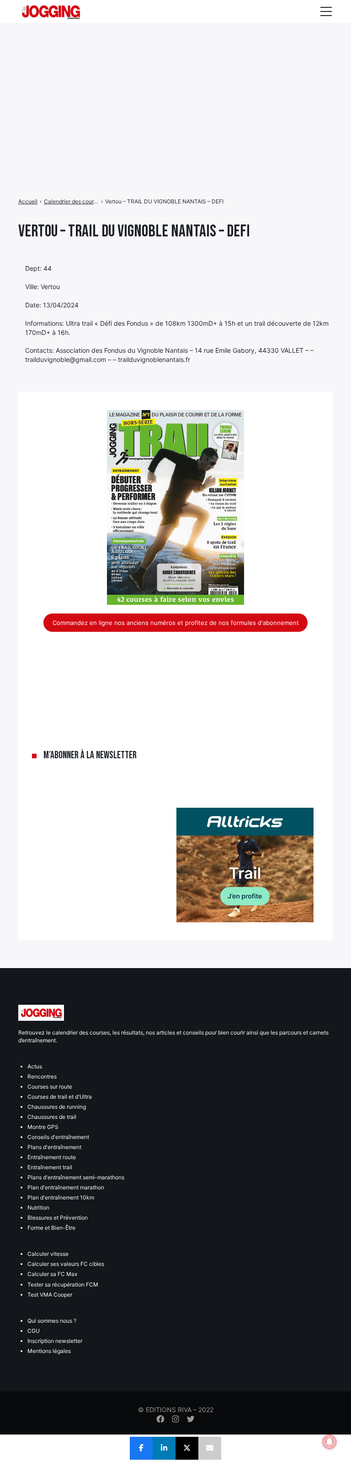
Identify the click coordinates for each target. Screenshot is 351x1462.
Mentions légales (49, 1350)
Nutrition (38, 1207)
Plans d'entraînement (54, 1147)
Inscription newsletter (54, 1340)
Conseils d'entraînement (58, 1136)
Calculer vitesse (48, 1253)
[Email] (209, 1448)
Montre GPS (42, 1126)
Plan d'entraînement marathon (65, 1187)
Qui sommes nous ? (51, 1320)
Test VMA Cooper (49, 1294)
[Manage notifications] (329, 1442)
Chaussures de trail (51, 1116)
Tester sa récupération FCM (62, 1284)
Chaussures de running (56, 1106)
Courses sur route (49, 1086)
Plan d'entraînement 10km (60, 1197)
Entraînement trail (49, 1167)
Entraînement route (51, 1157)
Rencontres (42, 1076)
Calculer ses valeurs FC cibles (65, 1263)
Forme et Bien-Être (51, 1227)
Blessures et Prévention (57, 1217)
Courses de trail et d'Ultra (59, 1096)
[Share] (141, 1448)
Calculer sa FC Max (52, 1273)
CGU (33, 1330)
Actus (34, 1066)
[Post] (187, 1448)
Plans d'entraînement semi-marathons (75, 1177)
